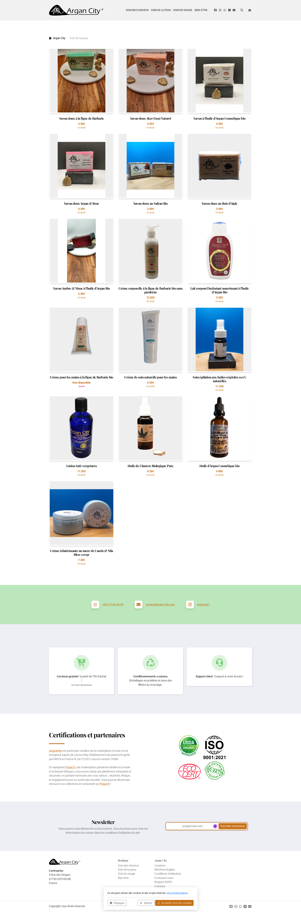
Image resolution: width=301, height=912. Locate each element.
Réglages (119, 902)
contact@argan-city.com (160, 604)
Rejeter (148, 902)
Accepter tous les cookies (176, 902)
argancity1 (203, 604)
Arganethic (55, 750)
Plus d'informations (177, 892)
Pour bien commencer (233, 826)
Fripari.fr (70, 767)
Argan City (59, 38)
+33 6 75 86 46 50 (112, 604)
